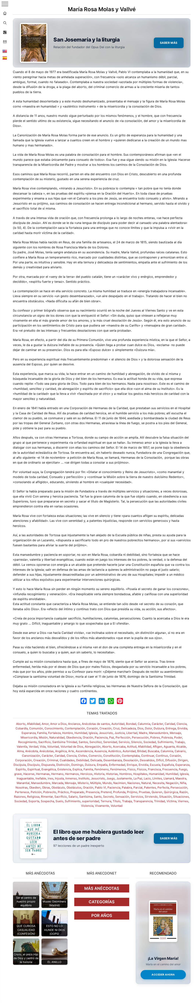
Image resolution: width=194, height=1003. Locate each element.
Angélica (61, 751)
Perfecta (163, 787)
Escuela (155, 765)
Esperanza (29, 733)
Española (168, 765)
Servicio (124, 742)
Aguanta (169, 746)
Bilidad (141, 751)
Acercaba (119, 746)
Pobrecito (49, 792)
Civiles (82, 755)
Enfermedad (117, 765)
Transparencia (143, 801)
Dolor (148, 728)
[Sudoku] (5, 32)
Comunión (36, 728)
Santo (98, 796)
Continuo (162, 755)
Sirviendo (151, 796)
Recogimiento (27, 742)
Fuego (183, 769)
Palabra (127, 787)
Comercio (95, 755)
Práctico (63, 792)
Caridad (170, 724)
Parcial (137, 787)
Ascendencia (84, 751)
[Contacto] (5, 42)
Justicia (119, 733)
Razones (20, 796)
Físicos (141, 769)
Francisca (154, 769)
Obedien (35, 787)
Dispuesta (48, 765)
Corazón (92, 728)
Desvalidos (147, 760)
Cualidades (67, 760)
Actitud (131, 746)
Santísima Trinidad (64, 742)
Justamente (124, 778)
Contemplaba (131, 755)
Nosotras (22, 787)
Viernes (183, 801)
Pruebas (144, 792)
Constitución (111, 755)
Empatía (102, 765)
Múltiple (95, 783)
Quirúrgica (171, 792)
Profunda (119, 792)
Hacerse (28, 774)
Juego (110, 778)
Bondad (131, 724)
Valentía (22, 746)
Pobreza (167, 737)
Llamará (168, 778)
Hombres (125, 774)
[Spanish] (5, 58)
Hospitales (140, 774)
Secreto (108, 796)
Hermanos (72, 774)
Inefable (40, 778)
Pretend (106, 792)
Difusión (170, 760)
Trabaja (127, 801)
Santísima (85, 796)
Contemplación (75, 728)
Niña (183, 783)
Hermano (57, 774)
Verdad (33, 746)
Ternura (106, 801)
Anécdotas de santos (96, 724)
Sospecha (47, 801)
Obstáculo (58, 787)
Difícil (160, 760)
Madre (143, 733)
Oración (88, 737)
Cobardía (22, 728)
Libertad (131, 733)
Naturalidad (57, 737)
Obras (46, 787)
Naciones (133, 783)
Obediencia (73, 737)
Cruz (116, 728)
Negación (172, 783)
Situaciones (181, 796)
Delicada (96, 760)
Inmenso (71, 778)
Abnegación (93, 746)
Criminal (52, 760)
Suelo (59, 801)
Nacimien (119, 783)
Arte (71, 751)
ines (50, 778)
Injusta (59, 778)
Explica (77, 769)
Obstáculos (73, 787)
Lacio (147, 778)
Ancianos (74, 724)
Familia (42, 733)
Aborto (20, 724)
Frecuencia (169, 769)
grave (18, 774)
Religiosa (33, 796)
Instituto (83, 778)
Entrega (171, 728)
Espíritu (21, 769)
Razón (183, 792)
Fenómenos (118, 769)
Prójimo (132, 792)
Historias (112, 774)
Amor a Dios (58, 724)
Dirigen (183, 760)
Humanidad (156, 774)
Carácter (157, 724)
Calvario (180, 751)
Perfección (123, 737)
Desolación (130, 760)
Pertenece (22, 792)
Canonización (31, 755)
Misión (43, 737)
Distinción (63, 765)
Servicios (137, 796)
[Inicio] (5, 13)
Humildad (80, 733)
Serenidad (110, 742)
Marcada (57, 783)
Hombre (67, 733)
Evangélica (48, 769)
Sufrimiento (165, 742)
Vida (43, 746)
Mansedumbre (158, 733)
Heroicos (86, 774)
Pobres (155, 737)
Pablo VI (100, 787)
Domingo (77, 765)
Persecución (140, 737)
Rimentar (47, 796)
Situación (165, 796)
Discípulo (33, 765)
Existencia (64, 769)
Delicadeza (128, 728)
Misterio (83, 783)
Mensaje (175, 733)
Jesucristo (106, 733)
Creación (105, 728)
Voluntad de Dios (71, 746)
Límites (157, 778)
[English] (5, 51)
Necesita (158, 783)
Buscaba (153, 751)
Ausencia (100, 751)
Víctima (171, 801)
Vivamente (102, 806)
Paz (111, 737)
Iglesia (93, 733)
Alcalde (181, 746)
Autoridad (117, 724)
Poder (178, 737)
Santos (83, 742)
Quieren (157, 792)
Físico (131, 769)
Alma (20, 751)
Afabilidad (33, 724)
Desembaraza (112, 760)
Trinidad (159, 801)
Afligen (157, 746)
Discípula (19, 765)
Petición (36, 792)
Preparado (77, 792)
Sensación (122, 796)
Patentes (150, 787)
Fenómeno (102, 769)
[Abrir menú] (5, 4)
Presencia (92, 792)
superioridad (90, 801)
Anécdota (31, 751)
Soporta (33, 801)
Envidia (182, 728)
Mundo (107, 783)
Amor (45, 724)
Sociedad (149, 742)
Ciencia (182, 724)
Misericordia (29, 737)
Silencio (136, 742)
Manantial (23, 783)
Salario (73, 796)
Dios (140, 728)
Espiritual (33, 769)
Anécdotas (46, 751)
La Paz (138, 778)
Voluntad (53, 746)
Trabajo (180, 742)
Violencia (87, 806)
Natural (146, 783)
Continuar (147, 755)
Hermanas (43, 774)
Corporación (23, 760)
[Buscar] (5, 23)
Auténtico (114, 751)
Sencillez (95, 742)
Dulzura (159, 728)
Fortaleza (54, 733)
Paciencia (101, 737)
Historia (99, 774)
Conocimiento (54, 728)
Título (116, 801)
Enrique (132, 765)
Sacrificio (44, 742)
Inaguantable (25, 778)
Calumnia (144, 724)
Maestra (180, 778)
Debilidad (82, 760)
